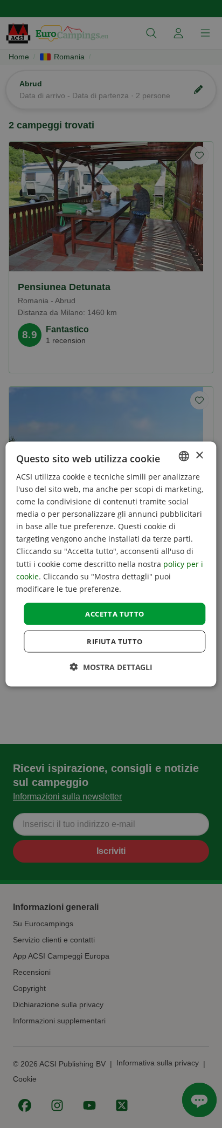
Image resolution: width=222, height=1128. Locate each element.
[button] (111, 667)
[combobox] (184, 455)
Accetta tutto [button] (114, 613)
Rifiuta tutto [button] (114, 641)
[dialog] (110, 564)
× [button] (199, 456)
